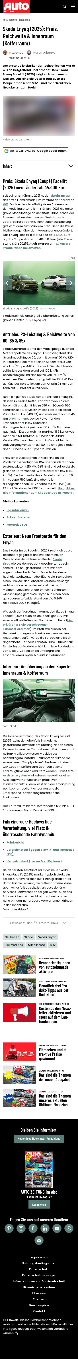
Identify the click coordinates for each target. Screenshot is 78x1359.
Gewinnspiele (39, 1305)
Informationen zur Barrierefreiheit (39, 1281)
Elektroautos (14, 945)
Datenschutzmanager (39, 1275)
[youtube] (56, 1228)
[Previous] (7, 283)
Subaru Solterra (18, 517)
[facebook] (33, 1228)
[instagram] (21, 1228)
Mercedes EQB (17, 525)
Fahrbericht (15, 842)
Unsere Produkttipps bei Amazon (36, 245)
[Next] (70, 283)
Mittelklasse (36, 945)
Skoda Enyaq (60, 196)
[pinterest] (9, 1228)
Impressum (39, 1257)
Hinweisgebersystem (39, 1287)
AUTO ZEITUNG (10, 19)
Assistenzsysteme (17, 775)
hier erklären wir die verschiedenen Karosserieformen (38, 624)
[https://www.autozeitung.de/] (16, 6)
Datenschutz (39, 1269)
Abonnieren (39, 1204)
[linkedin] (45, 1228)
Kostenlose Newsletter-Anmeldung (39, 1138)
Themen (39, 1299)
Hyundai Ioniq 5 (18, 510)
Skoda (28, 937)
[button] (39, 166)
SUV (53, 945)
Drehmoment (18, 418)
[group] (39, 292)
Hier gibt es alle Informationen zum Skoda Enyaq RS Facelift (39, 490)
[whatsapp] (68, 1228)
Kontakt (39, 1311)
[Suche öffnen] (64, 6)
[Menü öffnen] (73, 6)
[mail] (39, 1240)
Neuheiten (24, 19)
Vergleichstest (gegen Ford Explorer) (34, 861)
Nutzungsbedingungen (39, 1263)
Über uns (39, 1293)
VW (5, 204)
